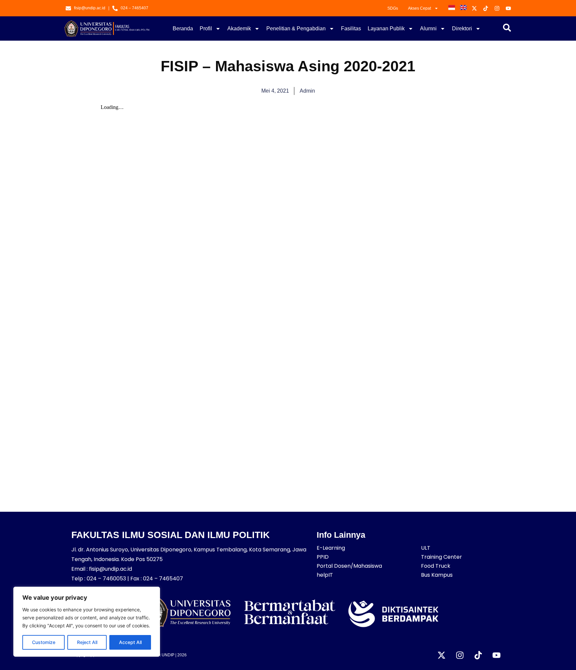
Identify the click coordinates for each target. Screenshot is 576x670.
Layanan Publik (386, 28)
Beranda (183, 28)
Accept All (130, 642)
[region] (86, 622)
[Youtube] (496, 655)
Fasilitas (351, 28)
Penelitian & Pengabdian (296, 28)
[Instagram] (459, 655)
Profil (206, 28)
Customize (43, 642)
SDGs (392, 8)
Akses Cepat (419, 8)
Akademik (239, 28)
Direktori (462, 28)
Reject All (87, 642)
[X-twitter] (441, 655)
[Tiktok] (478, 655)
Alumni (428, 28)
